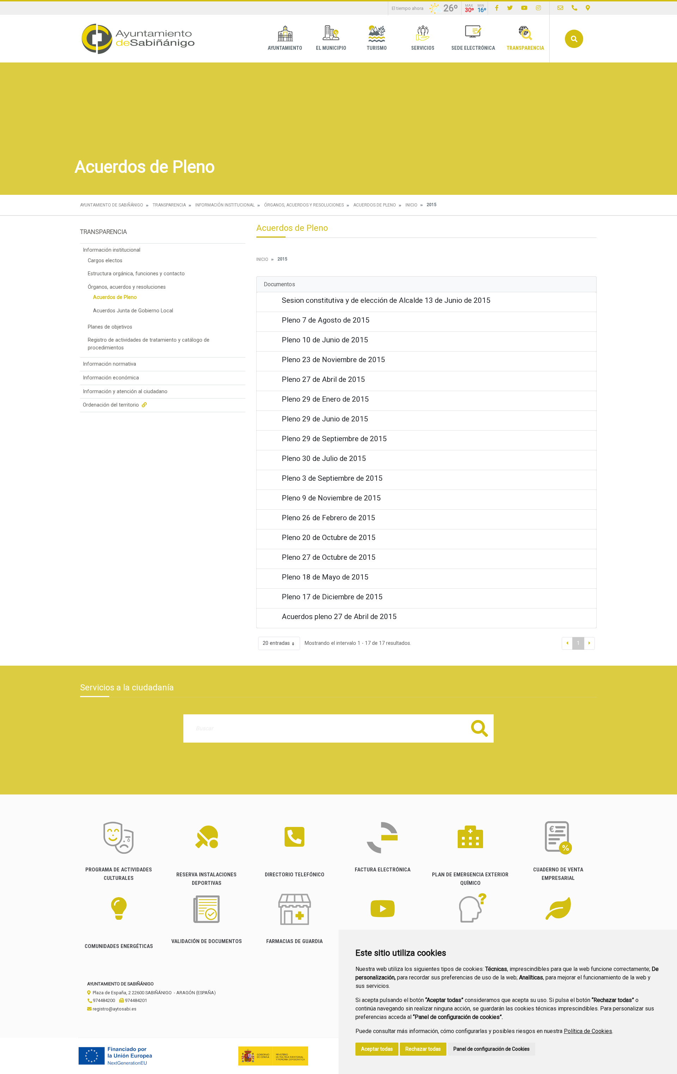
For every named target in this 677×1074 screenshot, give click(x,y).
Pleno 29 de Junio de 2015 (325, 419)
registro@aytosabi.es (114, 1009)
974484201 (135, 1000)
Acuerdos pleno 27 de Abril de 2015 (339, 616)
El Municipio (331, 48)
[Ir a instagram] (538, 8)
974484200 (103, 1000)
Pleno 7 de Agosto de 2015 (326, 320)
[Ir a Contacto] (560, 8)
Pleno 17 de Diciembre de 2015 (332, 597)
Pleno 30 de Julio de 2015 (324, 458)
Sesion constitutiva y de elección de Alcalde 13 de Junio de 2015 (386, 300)
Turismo (377, 48)
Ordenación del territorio (111, 405)
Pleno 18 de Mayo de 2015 (325, 577)
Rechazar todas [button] (423, 1049)
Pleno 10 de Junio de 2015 (325, 340)
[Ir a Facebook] (497, 8)
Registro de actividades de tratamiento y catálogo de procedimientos (148, 344)
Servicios (422, 48)
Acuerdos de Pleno (374, 205)
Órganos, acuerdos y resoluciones (304, 205)
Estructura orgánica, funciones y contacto (136, 274)
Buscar (574, 39)
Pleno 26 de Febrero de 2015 (328, 518)
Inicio (411, 205)
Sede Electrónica (473, 48)
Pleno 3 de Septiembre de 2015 (332, 478)
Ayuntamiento (285, 48)
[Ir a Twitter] (510, 8)
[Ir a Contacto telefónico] (574, 8)
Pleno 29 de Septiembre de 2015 (334, 438)
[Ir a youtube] (524, 8)
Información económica (111, 378)
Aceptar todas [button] (377, 1049)
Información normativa (109, 364)
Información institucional (225, 205)
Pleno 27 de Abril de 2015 (323, 379)
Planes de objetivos (110, 327)
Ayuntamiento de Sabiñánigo (111, 205)
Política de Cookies (588, 1031)
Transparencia (525, 48)
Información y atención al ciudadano (125, 392)
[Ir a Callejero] (588, 8)
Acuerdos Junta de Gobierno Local (133, 311)
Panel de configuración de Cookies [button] (491, 1049)
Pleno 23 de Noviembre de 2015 (333, 359)
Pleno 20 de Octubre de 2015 (329, 537)
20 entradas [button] (276, 643)
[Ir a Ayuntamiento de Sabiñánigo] (138, 38)
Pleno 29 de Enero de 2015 (325, 399)
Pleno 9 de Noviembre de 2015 (331, 498)
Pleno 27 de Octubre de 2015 (329, 557)
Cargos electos (105, 261)
